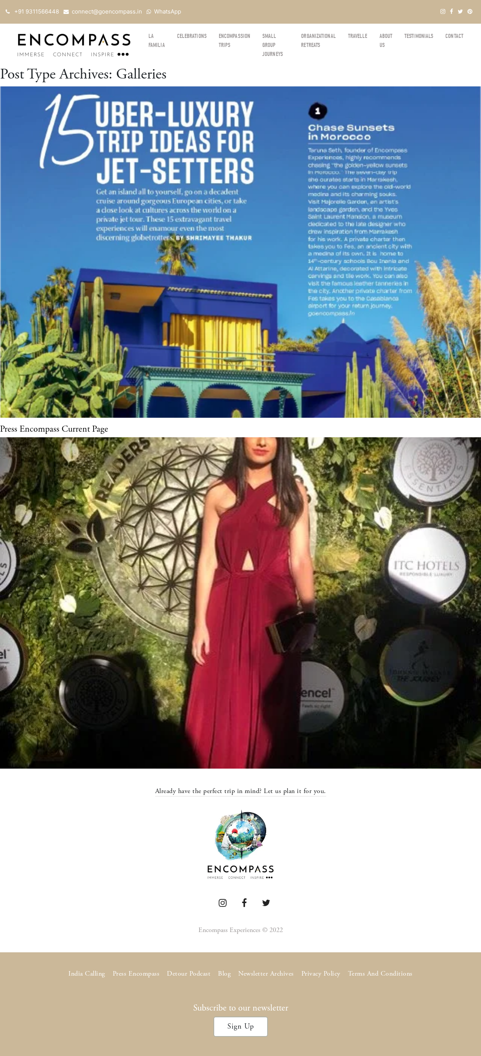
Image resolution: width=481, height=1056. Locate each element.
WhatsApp (167, 11)
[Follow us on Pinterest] (469, 11)
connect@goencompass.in (107, 11)
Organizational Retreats (318, 40)
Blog (224, 973)
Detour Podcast (188, 973)
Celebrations (192, 36)
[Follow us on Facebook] (451, 11)
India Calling (86, 973)
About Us (386, 40)
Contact (454, 36)
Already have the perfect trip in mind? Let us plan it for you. (240, 791)
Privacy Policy (320, 973)
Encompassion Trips (234, 40)
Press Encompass (136, 973)
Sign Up (240, 1026)
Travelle (358, 36)
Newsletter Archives (266, 973)
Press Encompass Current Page (54, 429)
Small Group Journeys (272, 45)
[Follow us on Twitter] (460, 11)
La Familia (156, 40)
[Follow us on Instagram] (442, 11)
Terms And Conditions (380, 973)
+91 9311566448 (36, 11)
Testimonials (418, 36)
